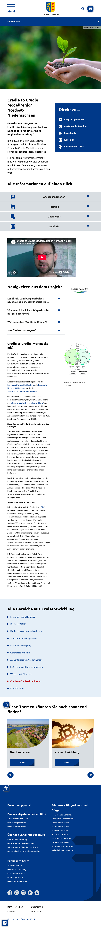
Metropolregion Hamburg (22, 616)
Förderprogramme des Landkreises (26, 631)
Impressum (36, 911)
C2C (42, 507)
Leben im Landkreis (60, 822)
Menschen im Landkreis (62, 814)
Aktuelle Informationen (17, 818)
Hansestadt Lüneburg (16, 869)
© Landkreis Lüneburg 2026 (21, 919)
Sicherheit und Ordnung (62, 850)
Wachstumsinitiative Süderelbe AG (22, 391)
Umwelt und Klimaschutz (63, 818)
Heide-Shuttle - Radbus (17, 881)
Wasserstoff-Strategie (21, 674)
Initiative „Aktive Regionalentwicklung (27, 403)
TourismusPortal (14, 865)
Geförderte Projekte (20, 652)
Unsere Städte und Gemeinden (20, 843)
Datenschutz (37, 906)
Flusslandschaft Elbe (16, 873)
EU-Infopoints (17, 688)
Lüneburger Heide (15, 877)
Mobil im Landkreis (60, 830)
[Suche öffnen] (83, 9)
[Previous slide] (10, 775)
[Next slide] (90, 775)
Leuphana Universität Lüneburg (20, 385)
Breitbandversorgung (20, 645)
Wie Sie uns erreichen (16, 826)
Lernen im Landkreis (60, 842)
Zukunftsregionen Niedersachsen (26, 659)
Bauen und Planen (60, 834)
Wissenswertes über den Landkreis (22, 847)
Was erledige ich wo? (16, 822)
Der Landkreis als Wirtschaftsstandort (23, 851)
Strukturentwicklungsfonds (23, 638)
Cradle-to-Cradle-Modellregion (25, 681)
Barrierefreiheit (15, 906)
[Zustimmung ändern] (5, 923)
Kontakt (11, 911)
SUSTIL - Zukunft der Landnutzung (26, 667)
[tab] (50, 197)
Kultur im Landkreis (60, 826)
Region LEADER (18, 624)
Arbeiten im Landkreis (61, 838)
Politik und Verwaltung (17, 839)
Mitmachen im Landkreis (62, 846)
